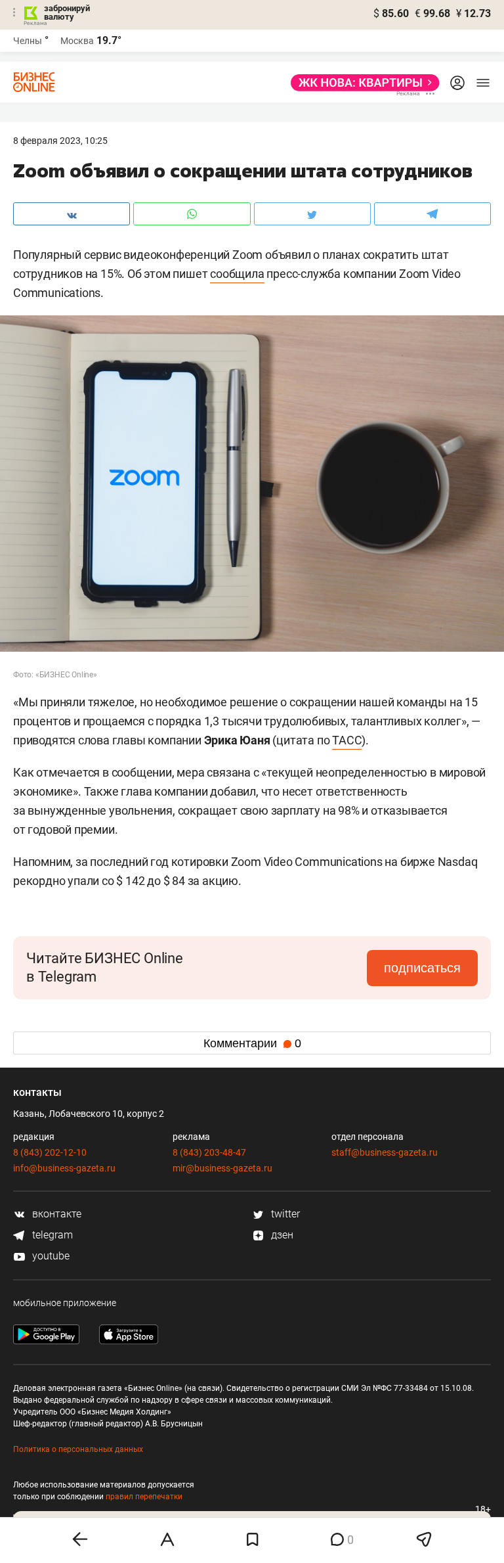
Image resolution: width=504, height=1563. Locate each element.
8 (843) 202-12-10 (50, 1152)
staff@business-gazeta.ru (384, 1152)
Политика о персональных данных (78, 1449)
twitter (284, 1214)
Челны (27, 40)
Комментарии (252, 1043)
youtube (50, 1256)
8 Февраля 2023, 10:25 (60, 140)
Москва (77, 40)
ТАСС (347, 740)
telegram (51, 1235)
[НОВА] (361, 82)
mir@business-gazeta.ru (222, 1168)
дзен (280, 1235)
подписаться (422, 968)
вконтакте (55, 1214)
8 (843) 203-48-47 (209, 1152)
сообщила (237, 274)
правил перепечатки (144, 1496)
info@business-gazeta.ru (64, 1168)
